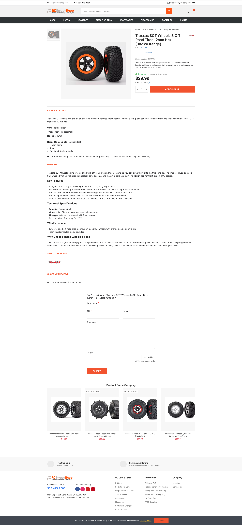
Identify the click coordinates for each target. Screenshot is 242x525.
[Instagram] (82, 489)
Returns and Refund (138, 463)
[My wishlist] (188, 11)
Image (90, 352)
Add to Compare (75, 393)
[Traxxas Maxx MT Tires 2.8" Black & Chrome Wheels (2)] (64, 409)
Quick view (75, 398)
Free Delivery (141, 82)
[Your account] (184, 11)
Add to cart (172, 89)
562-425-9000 (56, 488)
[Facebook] (77, 489)
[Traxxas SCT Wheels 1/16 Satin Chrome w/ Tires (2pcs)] (178, 409)
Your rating (92, 303)
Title (89, 311)
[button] (57, 2)
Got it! (161, 520)
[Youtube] (88, 489)
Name (125, 311)
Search (169, 11)
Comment (91, 322)
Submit (97, 371)
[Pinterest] (93, 489)
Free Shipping (63, 463)
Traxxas (144, 47)
